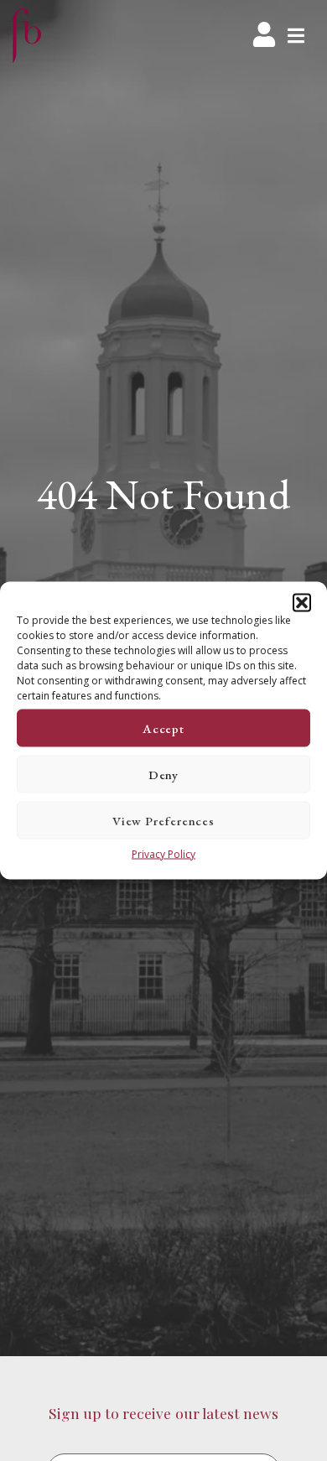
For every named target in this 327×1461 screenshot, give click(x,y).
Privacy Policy (163, 854)
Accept (163, 728)
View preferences (163, 820)
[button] (301, 603)
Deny (163, 774)
